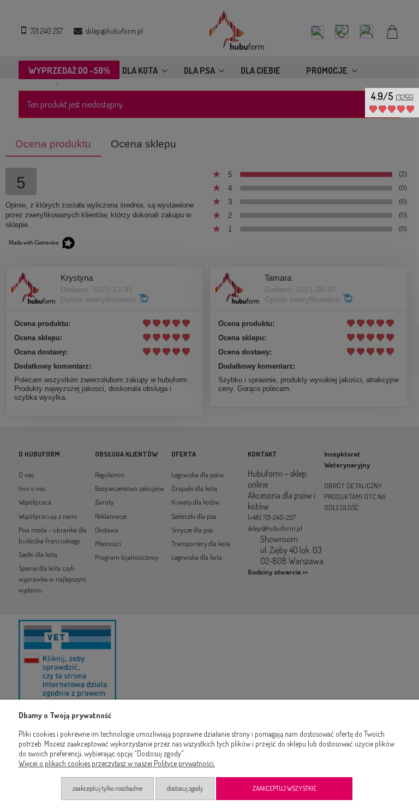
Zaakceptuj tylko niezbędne (107, 788)
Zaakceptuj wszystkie (284, 788)
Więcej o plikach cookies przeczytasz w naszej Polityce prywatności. (117, 763)
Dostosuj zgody (185, 788)
